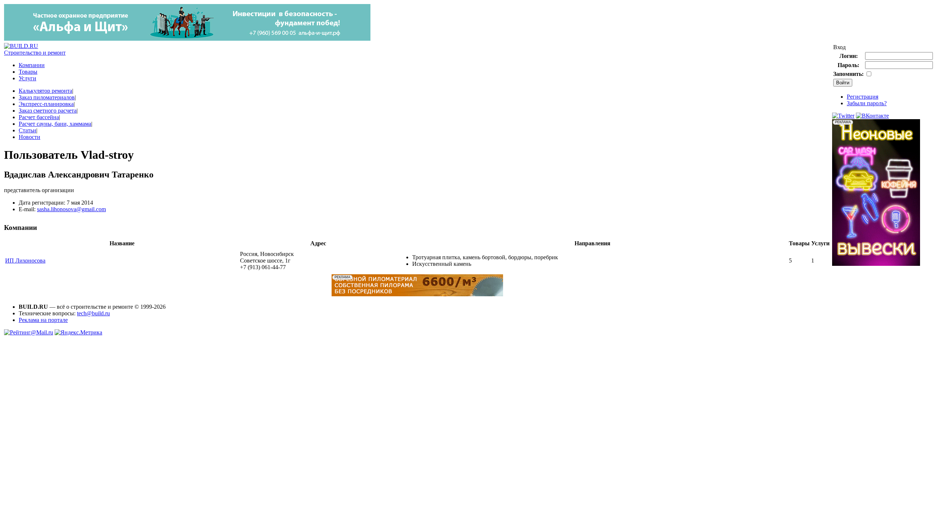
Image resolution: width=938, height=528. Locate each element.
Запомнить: (848, 74)
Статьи (27, 130)
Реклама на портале (43, 320)
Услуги (27, 78)
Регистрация (862, 97)
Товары (28, 72)
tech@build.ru (93, 313)
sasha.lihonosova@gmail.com (71, 209)
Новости (29, 137)
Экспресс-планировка (46, 104)
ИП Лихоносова (25, 260)
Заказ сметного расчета (48, 110)
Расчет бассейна (39, 117)
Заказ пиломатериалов (47, 97)
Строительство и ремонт (35, 53)
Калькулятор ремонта (45, 91)
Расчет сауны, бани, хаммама (55, 124)
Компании (32, 65)
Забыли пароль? (867, 103)
